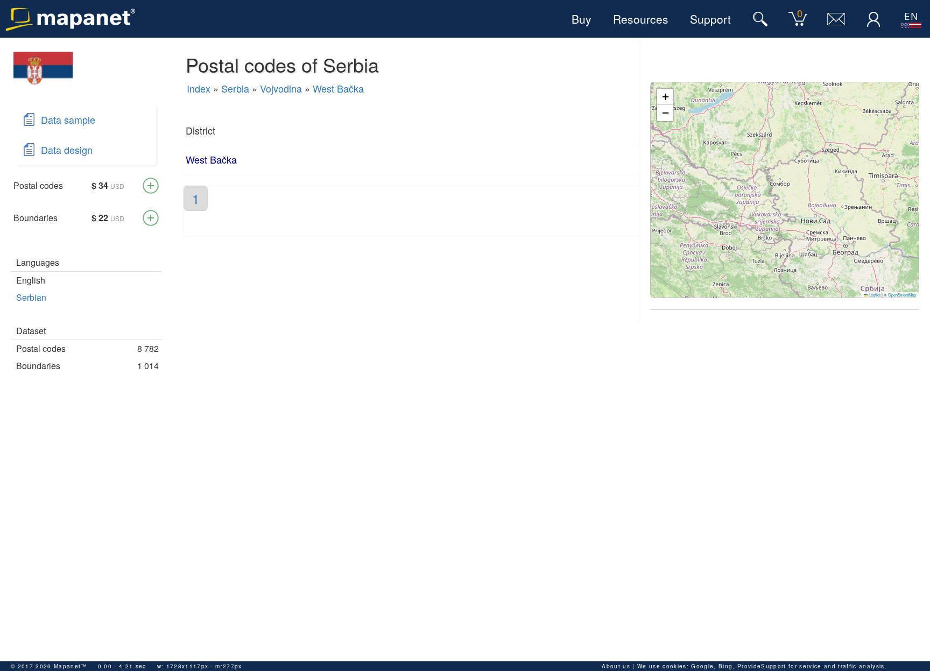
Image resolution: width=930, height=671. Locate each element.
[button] (665, 97)
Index (198, 88)
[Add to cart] (151, 186)
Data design (67, 150)
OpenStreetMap (902, 295)
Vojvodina (281, 88)
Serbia (235, 88)
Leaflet (874, 295)
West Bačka (338, 88)
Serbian (31, 297)
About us (616, 666)
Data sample (68, 119)
